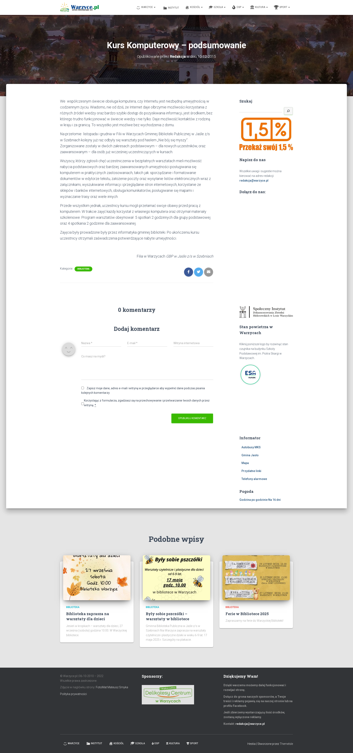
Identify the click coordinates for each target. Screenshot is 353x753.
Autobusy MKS (251, 447)
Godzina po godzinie (253, 499)
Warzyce (147, 7)
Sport (283, 7)
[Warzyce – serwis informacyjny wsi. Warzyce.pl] (79, 7)
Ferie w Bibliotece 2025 (247, 613)
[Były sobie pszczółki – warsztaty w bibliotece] (176, 577)
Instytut (173, 7)
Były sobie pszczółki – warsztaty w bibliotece (167, 616)
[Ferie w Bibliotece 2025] (256, 577)
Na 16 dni (274, 499)
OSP (239, 7)
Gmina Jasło (250, 455)
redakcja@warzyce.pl (253, 180)
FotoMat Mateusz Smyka (112, 687)
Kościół (195, 7)
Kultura (260, 7)
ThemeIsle (286, 743)
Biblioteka (83, 269)
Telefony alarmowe (254, 479)
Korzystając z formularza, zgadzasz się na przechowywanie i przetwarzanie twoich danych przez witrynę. (147, 403)
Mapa (245, 463)
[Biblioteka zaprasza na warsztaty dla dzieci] (97, 577)
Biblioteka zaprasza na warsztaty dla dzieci (87, 616)
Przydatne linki (251, 471)
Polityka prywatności (73, 694)
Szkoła (218, 7)
